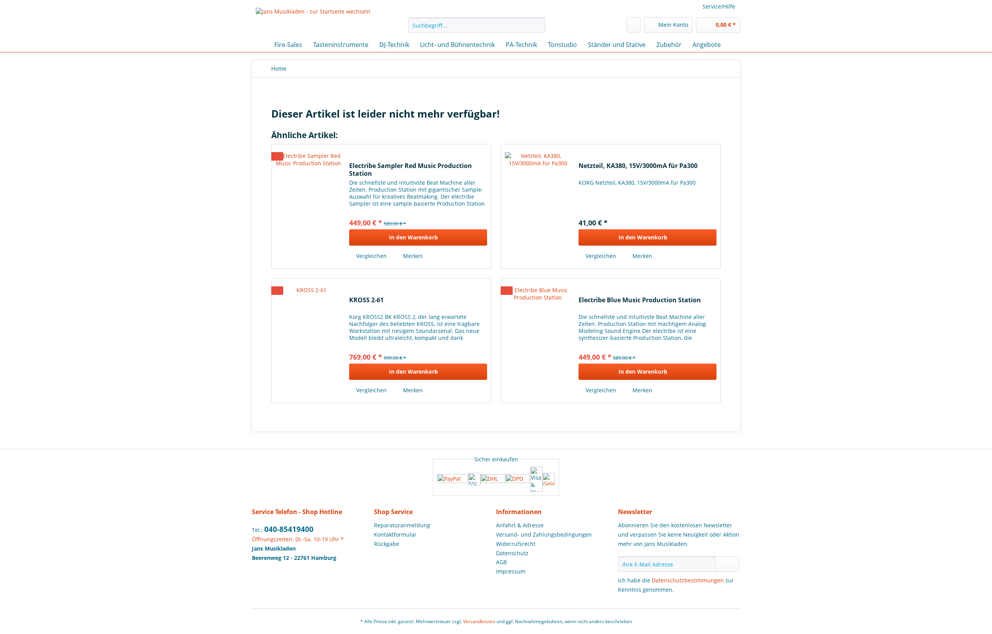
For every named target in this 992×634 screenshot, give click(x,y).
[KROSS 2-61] (308, 340)
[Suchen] (538, 25)
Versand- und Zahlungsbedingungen (544, 534)
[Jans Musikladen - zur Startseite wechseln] (313, 20)
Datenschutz (512, 553)
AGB (501, 562)
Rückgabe (386, 543)
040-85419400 (288, 529)
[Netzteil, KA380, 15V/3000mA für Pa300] (538, 206)
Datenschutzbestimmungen (688, 580)
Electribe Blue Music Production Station (640, 300)
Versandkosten (479, 621)
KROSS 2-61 (366, 300)
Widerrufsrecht (516, 543)
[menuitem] (476, 28)
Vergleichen (371, 256)
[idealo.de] (548, 479)
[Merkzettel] (634, 25)
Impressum (510, 571)
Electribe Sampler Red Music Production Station (410, 169)
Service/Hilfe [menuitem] (719, 6)
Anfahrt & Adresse (520, 525)
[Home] (259, 44)
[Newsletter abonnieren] (727, 564)
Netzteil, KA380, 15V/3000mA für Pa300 (638, 166)
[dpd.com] (517, 479)
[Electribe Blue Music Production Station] (538, 340)
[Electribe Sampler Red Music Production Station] (308, 206)
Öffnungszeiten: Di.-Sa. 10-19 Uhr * (298, 539)
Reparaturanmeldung (402, 525)
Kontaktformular (395, 534)
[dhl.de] (492, 479)
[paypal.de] (452, 479)
